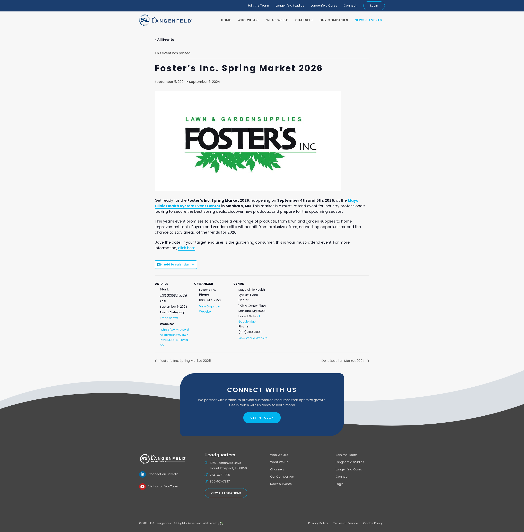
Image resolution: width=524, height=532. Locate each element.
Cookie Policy (373, 523)
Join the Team (258, 5)
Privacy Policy (318, 523)
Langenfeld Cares (324, 5)
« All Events (164, 39)
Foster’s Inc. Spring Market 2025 (185, 360)
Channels (277, 469)
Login (374, 5)
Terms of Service (345, 523)
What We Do (279, 462)
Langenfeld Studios (290, 5)
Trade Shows (169, 318)
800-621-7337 (220, 481)
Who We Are (279, 455)
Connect (350, 5)
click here (186, 247)
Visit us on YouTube (162, 486)
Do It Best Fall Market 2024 (343, 360)
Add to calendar (176, 264)
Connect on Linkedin (162, 474)
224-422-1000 (220, 475)
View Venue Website (253, 338)
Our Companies (282, 477)
